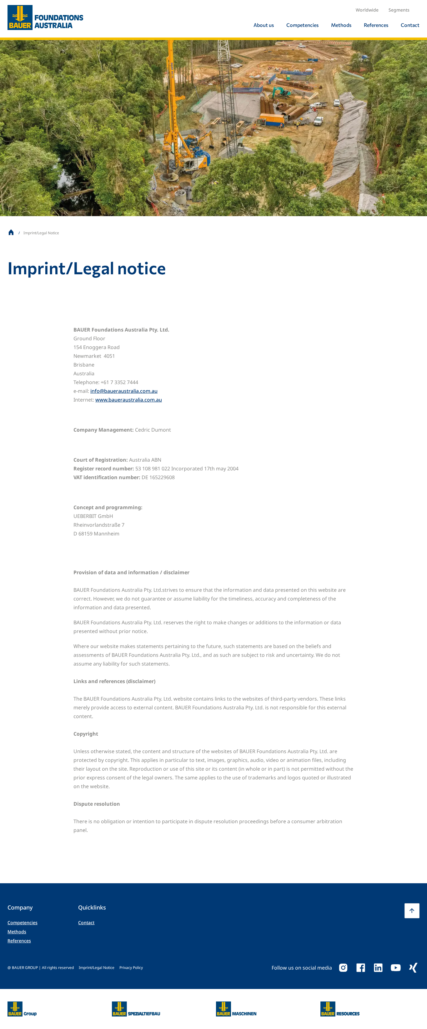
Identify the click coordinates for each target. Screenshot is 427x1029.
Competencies (23, 922)
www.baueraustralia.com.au (128, 399)
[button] (411, 910)
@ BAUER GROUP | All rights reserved (41, 967)
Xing (413, 967)
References (19, 941)
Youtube (395, 967)
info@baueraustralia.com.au (124, 391)
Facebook (360, 967)
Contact (86, 922)
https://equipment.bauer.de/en (236, 1005)
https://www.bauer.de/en (22, 1005)
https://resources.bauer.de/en (340, 1005)
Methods (17, 932)
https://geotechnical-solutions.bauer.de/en (136, 1009)
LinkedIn (378, 967)
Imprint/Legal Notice (96, 967)
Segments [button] (399, 10)
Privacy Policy (131, 967)
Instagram (343, 967)
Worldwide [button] (367, 10)
